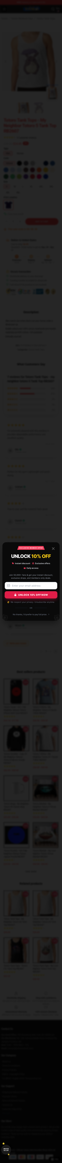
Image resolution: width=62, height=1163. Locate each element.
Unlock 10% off (6, 1149)
